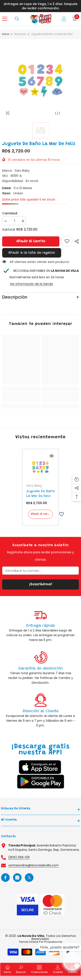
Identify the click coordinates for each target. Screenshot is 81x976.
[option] (40, 79)
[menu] (4, 18)
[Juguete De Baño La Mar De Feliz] (40, 467)
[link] (67, 241)
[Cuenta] (64, 18)
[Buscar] (17, 18)
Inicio (5, 34)
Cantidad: (10, 213)
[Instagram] (17, 877)
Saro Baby (22, 170)
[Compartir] (75, 241)
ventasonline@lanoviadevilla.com (33, 865)
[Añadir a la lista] (59, 514)
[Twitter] (29, 877)
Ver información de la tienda (31, 284)
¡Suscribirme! (40, 584)
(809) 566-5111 (19, 857)
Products (20, 34)
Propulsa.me (53, 942)
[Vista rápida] (51, 456)
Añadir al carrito (30, 241)
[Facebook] (5, 877)
